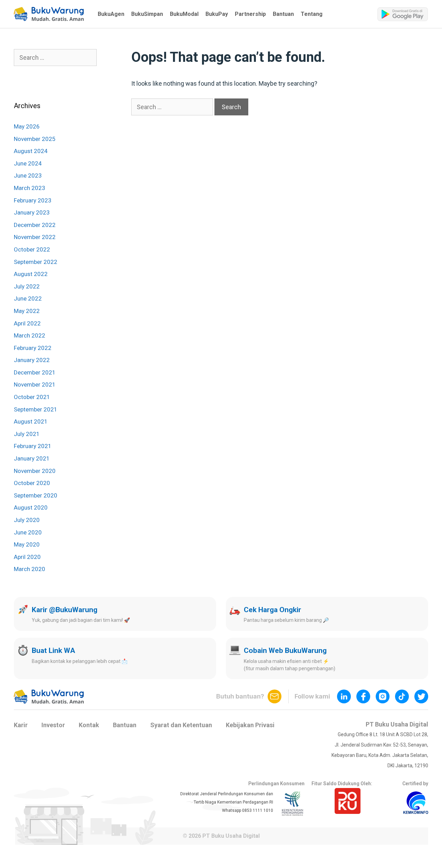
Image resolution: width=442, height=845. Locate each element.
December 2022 (35, 224)
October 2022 (32, 249)
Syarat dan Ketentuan (181, 725)
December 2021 (35, 372)
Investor (53, 725)
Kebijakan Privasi (250, 725)
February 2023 (32, 200)
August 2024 (31, 151)
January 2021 (32, 458)
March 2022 (29, 335)
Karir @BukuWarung (64, 610)
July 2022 (27, 286)
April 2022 (27, 323)
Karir (21, 725)
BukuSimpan (147, 14)
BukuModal (184, 14)
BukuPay (216, 14)
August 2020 (31, 507)
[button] (49, 14)
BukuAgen (111, 14)
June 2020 (28, 532)
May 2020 (27, 544)
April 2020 (27, 556)
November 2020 (35, 470)
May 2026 (27, 126)
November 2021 (35, 384)
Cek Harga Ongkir (272, 610)
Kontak (89, 725)
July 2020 (27, 519)
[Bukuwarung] (49, 14)
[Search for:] (172, 107)
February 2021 (32, 446)
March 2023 (29, 187)
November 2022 (35, 237)
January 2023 (32, 212)
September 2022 (35, 261)
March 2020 (29, 569)
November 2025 (35, 138)
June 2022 (28, 298)
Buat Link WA (53, 650)
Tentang (312, 14)
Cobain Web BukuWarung (285, 650)
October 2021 (32, 396)
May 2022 (27, 310)
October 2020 (32, 483)
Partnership (250, 14)
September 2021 (35, 409)
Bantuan (283, 14)
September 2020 (35, 495)
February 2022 (32, 347)
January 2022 (32, 360)
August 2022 (31, 273)
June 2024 (28, 163)
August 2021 (31, 421)
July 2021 (27, 433)
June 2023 (28, 175)
